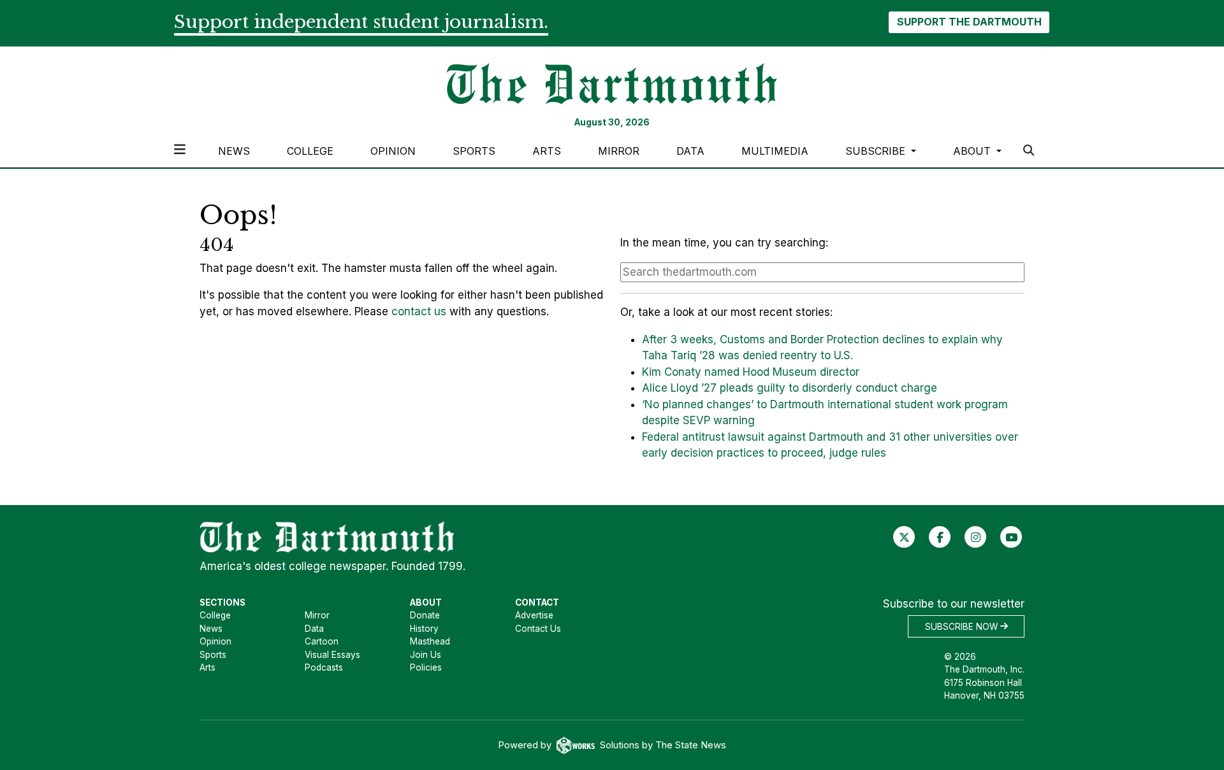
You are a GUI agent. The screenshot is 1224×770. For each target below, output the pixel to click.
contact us (418, 311)
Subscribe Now (962, 626)
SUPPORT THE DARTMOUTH (969, 21)
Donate (425, 615)
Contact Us (538, 629)
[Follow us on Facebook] (940, 536)
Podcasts (324, 667)
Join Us (425, 655)
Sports (474, 151)
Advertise (534, 615)
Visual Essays (332, 655)
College (310, 151)
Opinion (393, 151)
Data (690, 151)
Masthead (430, 641)
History (424, 629)
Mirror (618, 151)
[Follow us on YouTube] (1011, 536)
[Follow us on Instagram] (975, 536)
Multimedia (774, 151)
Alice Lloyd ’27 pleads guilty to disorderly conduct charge (789, 387)
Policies (426, 667)
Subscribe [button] (876, 151)
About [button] (973, 151)
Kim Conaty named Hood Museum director (750, 372)
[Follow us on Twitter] (904, 536)
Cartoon (322, 641)
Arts (546, 151)
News (234, 151)
